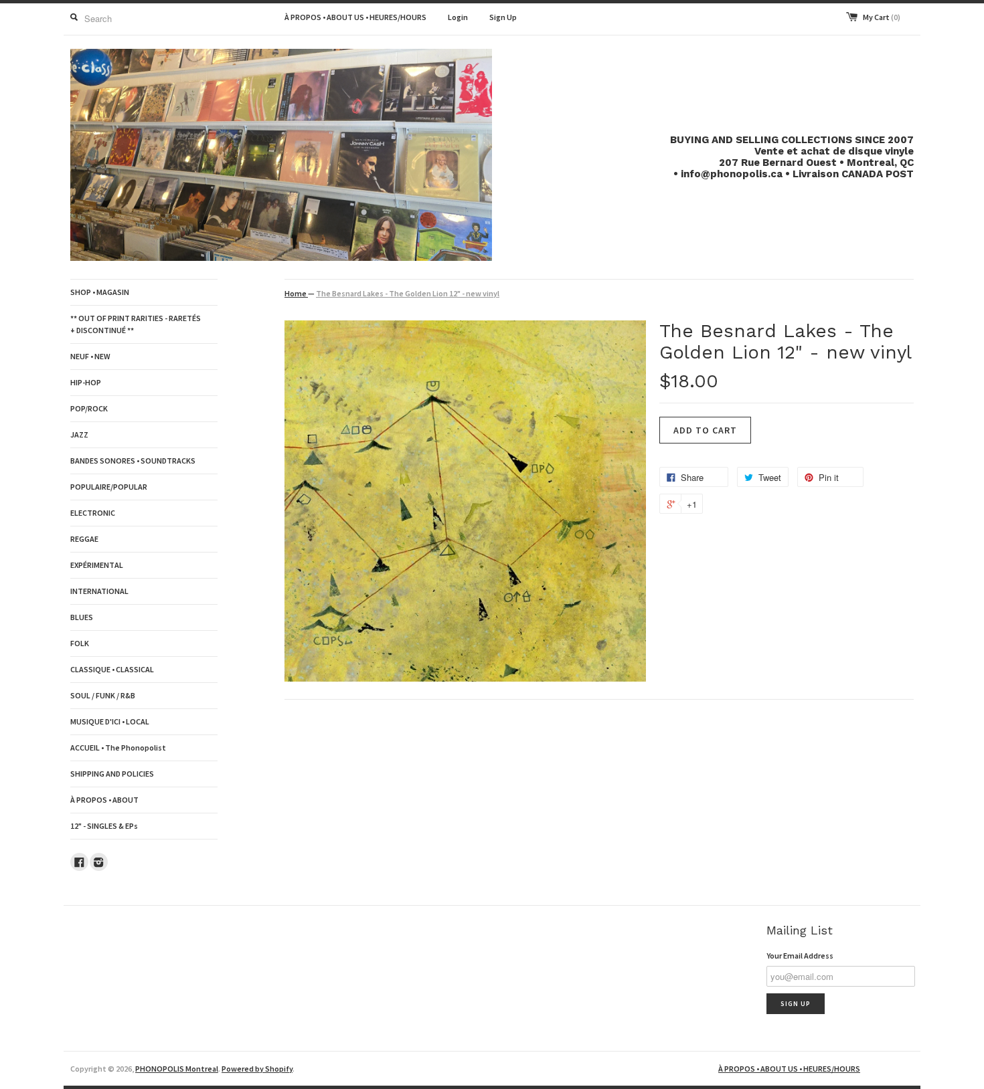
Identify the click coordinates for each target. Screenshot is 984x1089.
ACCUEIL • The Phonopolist (118, 747)
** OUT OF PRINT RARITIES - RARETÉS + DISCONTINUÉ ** (135, 324)
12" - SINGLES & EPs (104, 826)
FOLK (79, 643)
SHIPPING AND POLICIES (112, 774)
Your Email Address (799, 956)
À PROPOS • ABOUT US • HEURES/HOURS (355, 17)
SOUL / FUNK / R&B (102, 695)
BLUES (81, 617)
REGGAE (84, 539)
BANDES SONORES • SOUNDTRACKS (132, 461)
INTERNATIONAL (99, 591)
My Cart (881, 17)
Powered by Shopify (257, 1069)
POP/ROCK (89, 408)
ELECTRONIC (92, 513)
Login (458, 17)
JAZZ (79, 434)
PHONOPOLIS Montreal (176, 1069)
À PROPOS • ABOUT (104, 800)
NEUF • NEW (90, 356)
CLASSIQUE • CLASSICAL (112, 669)
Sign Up (503, 17)
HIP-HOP (85, 382)
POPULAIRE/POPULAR (108, 487)
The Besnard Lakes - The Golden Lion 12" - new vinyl (407, 293)
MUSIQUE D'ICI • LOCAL (109, 721)
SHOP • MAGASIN (99, 292)
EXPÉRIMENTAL (96, 565)
